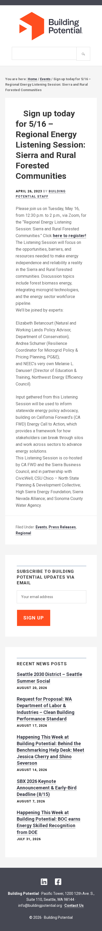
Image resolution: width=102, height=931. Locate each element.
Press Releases (62, 527)
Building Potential (51, 26)
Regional (23, 533)
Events (41, 527)
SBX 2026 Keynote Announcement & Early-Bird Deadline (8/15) (47, 787)
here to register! (69, 235)
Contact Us (74, 905)
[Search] (83, 54)
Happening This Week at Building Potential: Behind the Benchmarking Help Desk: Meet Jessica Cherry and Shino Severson (50, 750)
